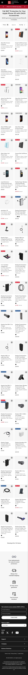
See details (19, 7)
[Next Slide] (25, 6)
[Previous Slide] (3, 6)
